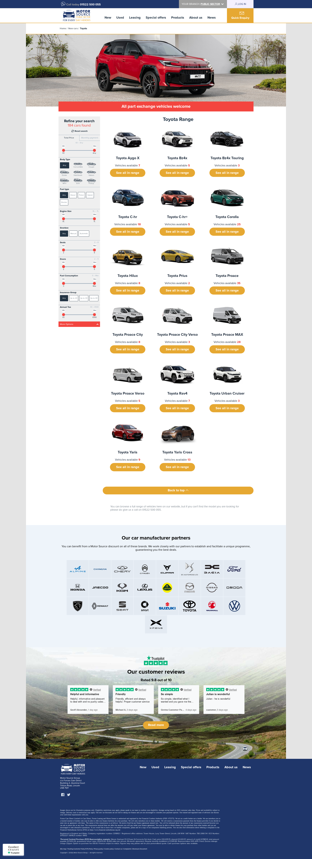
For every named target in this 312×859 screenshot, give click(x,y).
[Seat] (122, 606)
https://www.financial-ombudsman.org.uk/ (105, 830)
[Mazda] (190, 588)
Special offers (156, 17)
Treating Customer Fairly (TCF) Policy (80, 849)
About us (195, 17)
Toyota (83, 28)
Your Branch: (201, 4)
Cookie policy (109, 849)
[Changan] (100, 569)
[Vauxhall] (212, 606)
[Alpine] (78, 569)
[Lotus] (167, 588)
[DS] (190, 569)
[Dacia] (212, 569)
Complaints (127, 849)
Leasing (135, 17)
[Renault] (100, 606)
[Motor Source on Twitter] (68, 795)
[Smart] (145, 606)
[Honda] (78, 588)
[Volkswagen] (234, 606)
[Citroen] (145, 569)
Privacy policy (98, 849)
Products (177, 17)
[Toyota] (190, 606)
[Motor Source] (76, 15)
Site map (63, 849)
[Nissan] (212, 588)
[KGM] (122, 588)
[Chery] (122, 569)
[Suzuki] (167, 606)
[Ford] (234, 569)
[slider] (63, 150)
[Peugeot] (78, 606)
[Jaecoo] (100, 588)
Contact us (118, 849)
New (108, 17)
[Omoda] (234, 588)
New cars (73, 28)
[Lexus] (145, 588)
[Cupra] (167, 569)
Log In (242, 4)
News (211, 17)
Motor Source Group (80, 853)
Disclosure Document (139, 849)
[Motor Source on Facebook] (62, 795)
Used (120, 17)
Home (63, 28)
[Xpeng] (156, 624)
